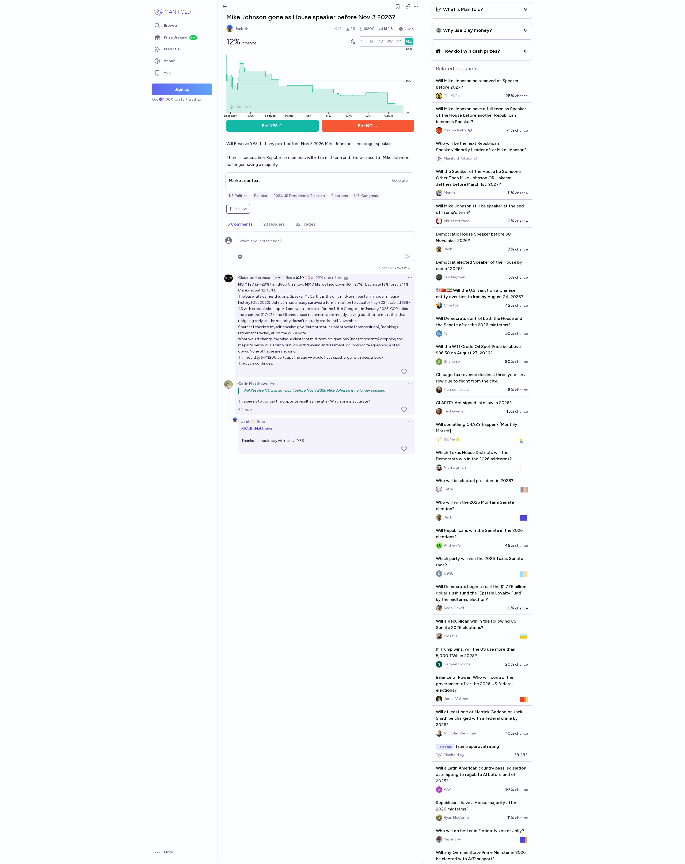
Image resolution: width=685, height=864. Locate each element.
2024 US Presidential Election (299, 196)
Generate (400, 180)
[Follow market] (397, 6)
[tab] (240, 224)
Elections (339, 196)
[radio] (363, 41)
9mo (273, 383)
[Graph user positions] (352, 41)
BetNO (365, 125)
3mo (338, 277)
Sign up (181, 89)
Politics (260, 196)
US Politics (238, 196)
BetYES (270, 125)
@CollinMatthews (257, 428)
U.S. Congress (366, 196)
